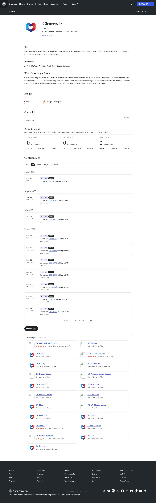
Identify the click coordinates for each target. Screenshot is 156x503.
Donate (96, 477)
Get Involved (97, 470)
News (11, 474)
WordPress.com (127, 470)
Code (39, 165)
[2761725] (53, 219)
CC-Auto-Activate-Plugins (46, 343)
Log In (143, 11)
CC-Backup (92, 343)
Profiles (12, 11)
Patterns (40, 481)
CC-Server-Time (94, 425)
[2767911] (52, 200)
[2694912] (53, 238)
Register (137, 11)
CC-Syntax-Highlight (44, 436)
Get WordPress (145, 4)
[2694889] (53, 251)
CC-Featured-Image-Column (99, 374)
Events (94, 474)
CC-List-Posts (93, 395)
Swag (95, 481)
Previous (67, 321)
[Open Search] (131, 4)
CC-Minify (40, 405)
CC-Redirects (41, 415)
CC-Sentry (40, 425)
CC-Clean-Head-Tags (96, 353)
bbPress (124, 477)
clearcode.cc (47, 35)
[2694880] (53, 263)
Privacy (12, 481)
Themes (40, 474)
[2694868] (53, 287)
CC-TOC (90, 436)
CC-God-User (41, 384)
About (11, 470)
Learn (67, 470)
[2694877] (53, 275)
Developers (69, 477)
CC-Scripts (91, 415)
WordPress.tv (71, 481)
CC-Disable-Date (94, 364)
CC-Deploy (40, 364)
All (33, 165)
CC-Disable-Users (43, 374)
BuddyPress (125, 481)
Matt (122, 474)
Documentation (70, 474)
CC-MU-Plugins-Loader (97, 405)
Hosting (12, 477)
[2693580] (53, 299)
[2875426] (53, 181)
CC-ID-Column (93, 384)
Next (90, 321)
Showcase (41, 470)
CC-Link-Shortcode (44, 395)
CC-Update (40, 446)
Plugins (46, 165)
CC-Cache (40, 353)
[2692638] (53, 312)
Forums (55, 165)
